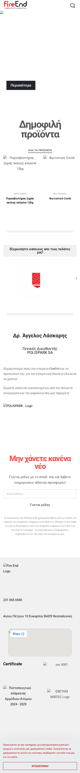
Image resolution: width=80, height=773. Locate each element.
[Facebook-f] (6, 584)
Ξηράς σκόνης (20, 194)
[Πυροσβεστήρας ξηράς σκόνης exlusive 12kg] (20, 172)
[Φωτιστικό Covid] (60, 172)
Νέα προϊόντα (60, 194)
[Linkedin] (36, 584)
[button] (40, 304)
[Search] (72, 5)
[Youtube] (26, 584)
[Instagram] (16, 584)
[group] (40, 53)
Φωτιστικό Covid (60, 198)
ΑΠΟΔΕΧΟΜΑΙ (40, 766)
